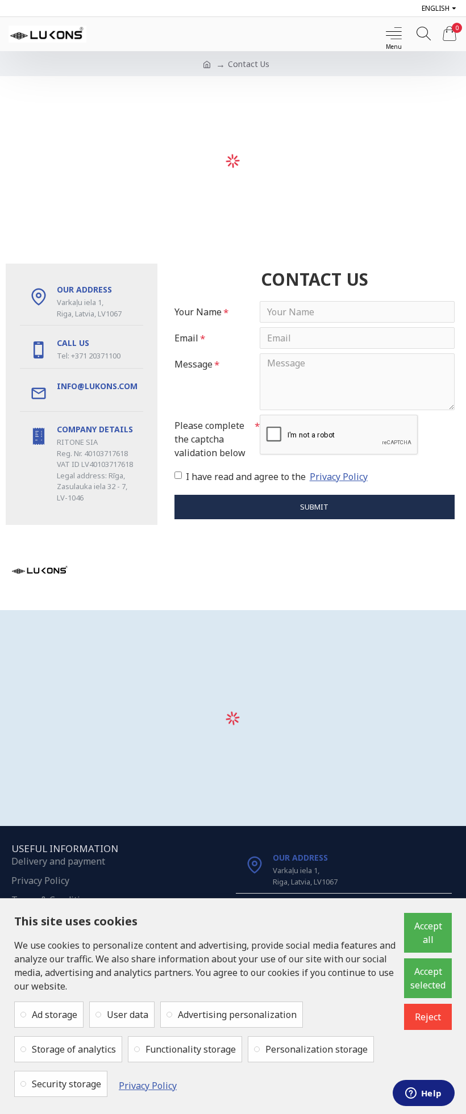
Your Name (198, 312)
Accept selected (428, 978)
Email (186, 338)
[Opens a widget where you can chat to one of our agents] (423, 1094)
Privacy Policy (148, 1085)
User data (127, 1014)
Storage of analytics (74, 1049)
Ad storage (54, 1014)
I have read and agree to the (277, 476)
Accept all (428, 933)
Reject (428, 1017)
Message (193, 364)
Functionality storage (190, 1049)
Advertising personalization (237, 1014)
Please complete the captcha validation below (210, 439)
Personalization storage (316, 1049)
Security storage (66, 1084)
